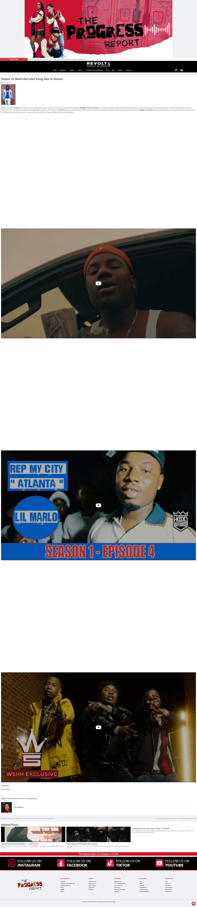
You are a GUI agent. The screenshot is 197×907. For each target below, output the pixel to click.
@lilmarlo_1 (23, 112)
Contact (120, 70)
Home (55, 70)
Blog (113, 70)
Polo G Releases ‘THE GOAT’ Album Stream (81, 844)
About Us (129, 70)
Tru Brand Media (111, 901)
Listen (79, 70)
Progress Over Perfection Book (94, 70)
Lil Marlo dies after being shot (15, 798)
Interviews (63, 70)
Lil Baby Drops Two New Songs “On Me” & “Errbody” (151, 828)
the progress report (31, 798)
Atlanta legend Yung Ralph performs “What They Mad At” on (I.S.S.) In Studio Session (51, 59)
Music (71, 70)
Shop (107, 70)
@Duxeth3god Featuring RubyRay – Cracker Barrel (19, 844)
